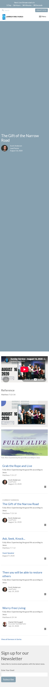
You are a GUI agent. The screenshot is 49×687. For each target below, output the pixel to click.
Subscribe (8, 679)
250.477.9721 (41, 10)
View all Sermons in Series (11, 639)
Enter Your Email (7, 670)
